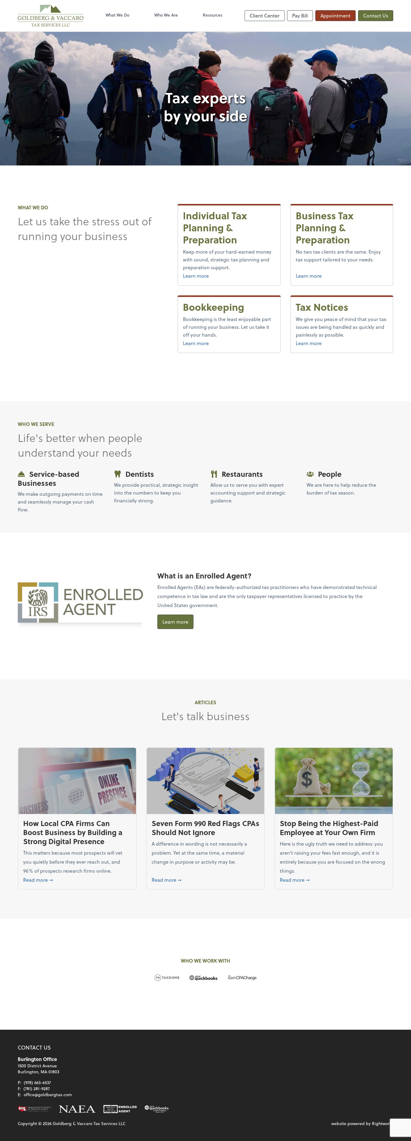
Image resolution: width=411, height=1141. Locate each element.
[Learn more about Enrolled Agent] (120, 1109)
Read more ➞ (77, 879)
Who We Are (166, 15)
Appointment (335, 15)
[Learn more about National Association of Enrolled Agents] (77, 1109)
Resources (212, 15)
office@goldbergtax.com (48, 1094)
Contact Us (375, 15)
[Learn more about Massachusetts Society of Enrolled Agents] (34, 1109)
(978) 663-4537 (37, 1082)
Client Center (265, 15)
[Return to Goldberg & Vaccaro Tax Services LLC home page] (50, 15)
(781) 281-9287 (36, 1088)
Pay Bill (300, 15)
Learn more (207, 275)
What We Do (117, 15)
